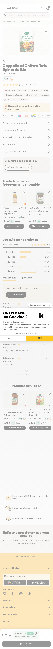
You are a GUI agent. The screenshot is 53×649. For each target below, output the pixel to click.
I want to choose (13, 338)
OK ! (40, 338)
